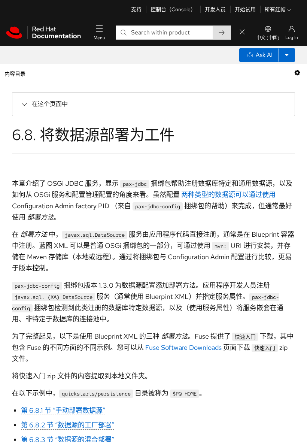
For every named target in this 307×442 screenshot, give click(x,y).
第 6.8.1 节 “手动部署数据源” (63, 410)
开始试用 (245, 9)
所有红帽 (275, 9)
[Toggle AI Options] (287, 55)
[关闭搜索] (242, 32)
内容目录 (14, 73)
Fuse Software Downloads (183, 347)
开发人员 (215, 9)
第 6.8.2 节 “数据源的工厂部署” (67, 425)
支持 (136, 9)
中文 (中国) (267, 38)
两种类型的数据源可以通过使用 (228, 194)
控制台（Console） (173, 9)
